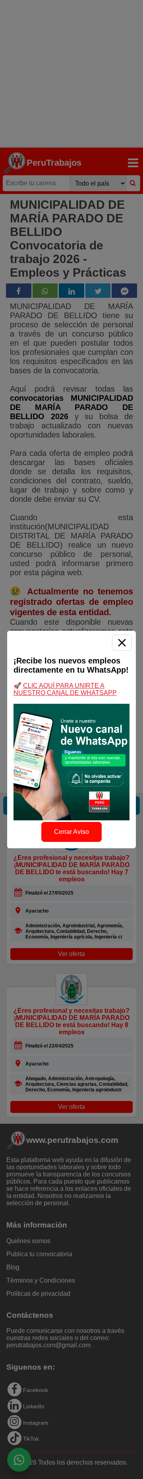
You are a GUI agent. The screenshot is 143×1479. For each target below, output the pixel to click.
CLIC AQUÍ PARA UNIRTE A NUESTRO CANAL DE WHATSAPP (65, 689)
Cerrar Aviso (71, 831)
